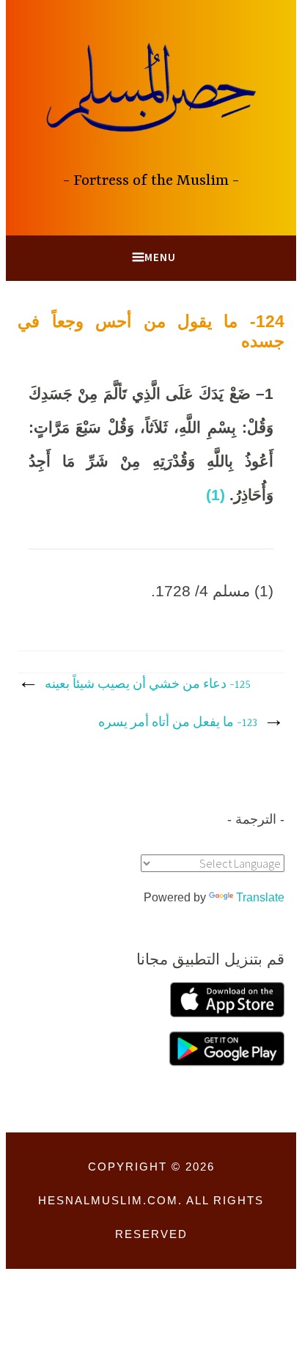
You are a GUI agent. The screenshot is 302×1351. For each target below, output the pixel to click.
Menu (160, 257)
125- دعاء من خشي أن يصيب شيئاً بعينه (148, 685)
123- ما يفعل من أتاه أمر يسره (177, 723)
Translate (260, 897)
